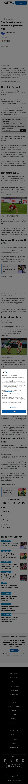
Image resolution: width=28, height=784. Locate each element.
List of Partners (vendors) (8, 403)
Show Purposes (14, 407)
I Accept (14, 411)
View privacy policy (9, 391)
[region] (14, 392)
